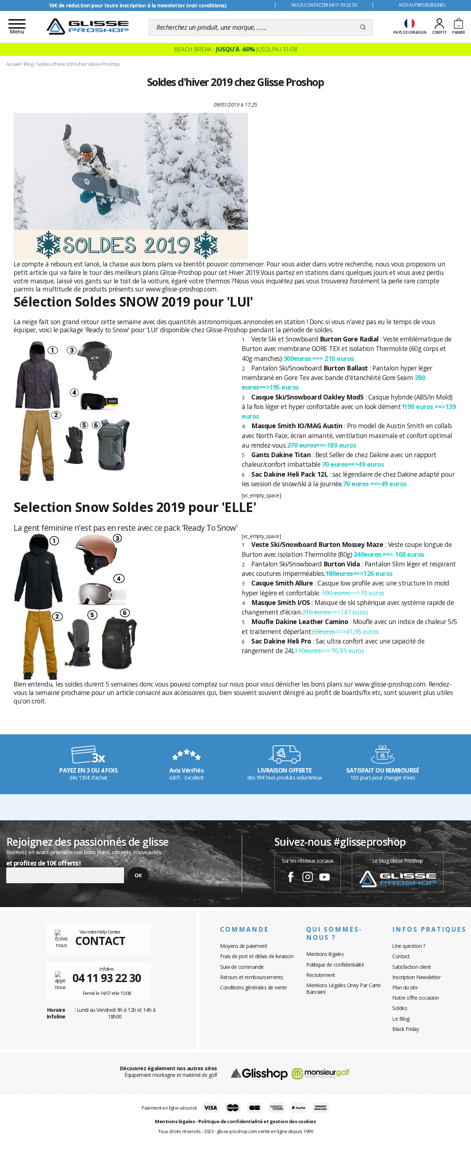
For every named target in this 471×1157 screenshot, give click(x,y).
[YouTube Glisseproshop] (324, 878)
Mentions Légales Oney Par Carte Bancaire (343, 988)
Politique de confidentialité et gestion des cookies (257, 1121)
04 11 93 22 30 (106, 977)
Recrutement (320, 974)
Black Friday (405, 1028)
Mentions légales (325, 953)
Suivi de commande (242, 966)
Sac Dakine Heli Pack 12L (289, 474)
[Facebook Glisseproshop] (291, 878)
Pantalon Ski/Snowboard (286, 367)
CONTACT (100, 940)
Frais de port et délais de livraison (256, 956)
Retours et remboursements (251, 977)
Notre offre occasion (415, 997)
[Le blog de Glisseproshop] (397, 878)
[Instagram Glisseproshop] (307, 878)
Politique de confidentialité (335, 964)
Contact (401, 956)
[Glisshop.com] (259, 1073)
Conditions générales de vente (253, 987)
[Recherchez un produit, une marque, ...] (363, 27)
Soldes (399, 1007)
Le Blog (401, 1018)
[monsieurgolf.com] (320, 1073)
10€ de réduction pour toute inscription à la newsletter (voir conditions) (138, 5)
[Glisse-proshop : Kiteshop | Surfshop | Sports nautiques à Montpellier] (87, 26)
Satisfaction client (411, 966)
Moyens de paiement (243, 945)
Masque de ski (335, 602)
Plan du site (405, 987)
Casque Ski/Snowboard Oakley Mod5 (307, 397)
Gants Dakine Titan (281, 454)
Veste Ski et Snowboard (284, 338)
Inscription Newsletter (416, 977)
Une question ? (408, 945)
